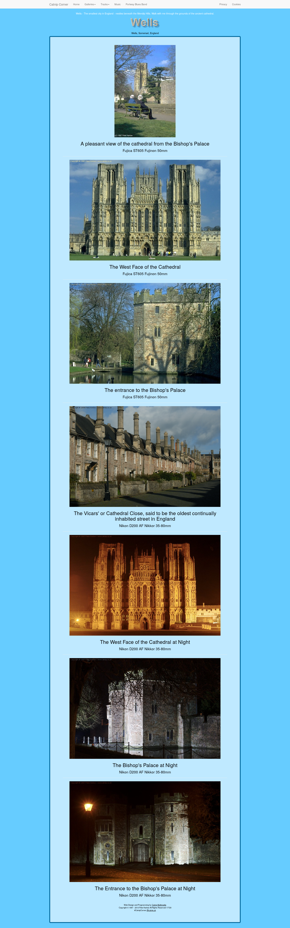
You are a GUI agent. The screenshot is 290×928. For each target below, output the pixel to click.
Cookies (236, 4)
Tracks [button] (104, 4)
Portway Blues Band (136, 4)
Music (117, 4)
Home (76, 4)
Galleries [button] (89, 4)
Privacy (223, 4)
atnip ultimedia (159, 904)
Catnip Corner (58, 4)
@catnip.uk (151, 910)
